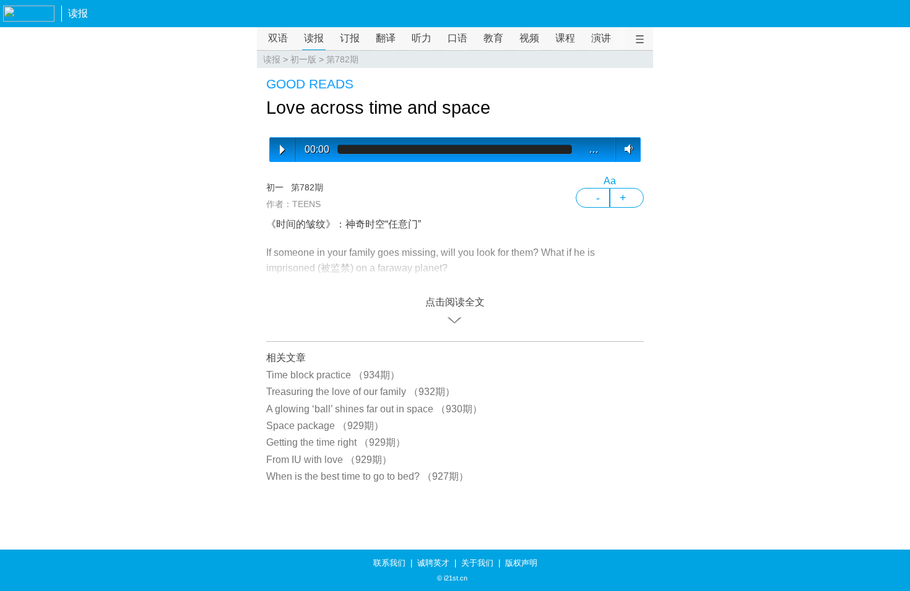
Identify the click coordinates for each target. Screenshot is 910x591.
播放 (282, 150)
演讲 (601, 38)
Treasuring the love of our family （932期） (360, 391)
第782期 (342, 59)
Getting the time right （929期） (335, 442)
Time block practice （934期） (333, 375)
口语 (457, 38)
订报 (350, 38)
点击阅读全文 (455, 302)
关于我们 (477, 563)
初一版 (303, 59)
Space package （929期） (325, 425)
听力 (421, 38)
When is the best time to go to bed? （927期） (367, 476)
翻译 (386, 38)
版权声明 (521, 563)
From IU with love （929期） (329, 459)
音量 (626, 149)
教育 (493, 38)
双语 (278, 38)
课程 (565, 38)
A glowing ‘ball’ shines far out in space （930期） (374, 409)
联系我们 (389, 563)
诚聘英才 (433, 563)
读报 (78, 13)
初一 (275, 187)
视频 (529, 38)
